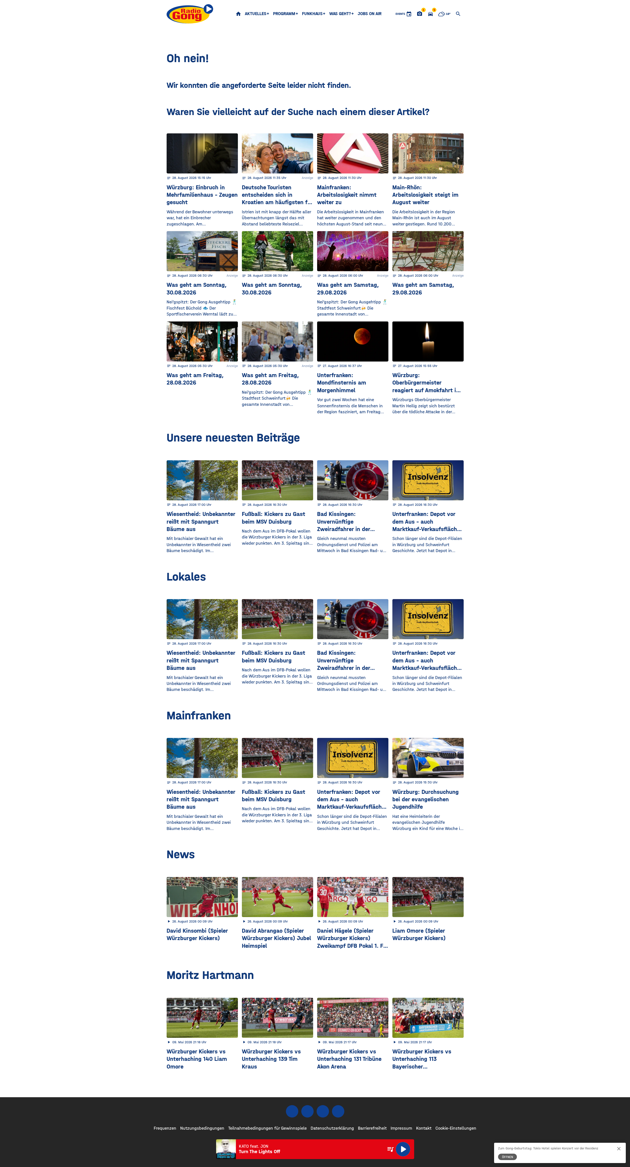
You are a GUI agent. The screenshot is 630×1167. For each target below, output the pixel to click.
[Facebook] (292, 1111)
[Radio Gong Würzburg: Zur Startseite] (190, 14)
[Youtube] (323, 1111)
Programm (284, 13)
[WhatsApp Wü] (338, 1111)
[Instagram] (307, 1111)
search (458, 14)
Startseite (238, 14)
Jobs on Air (369, 13)
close (619, 1149)
